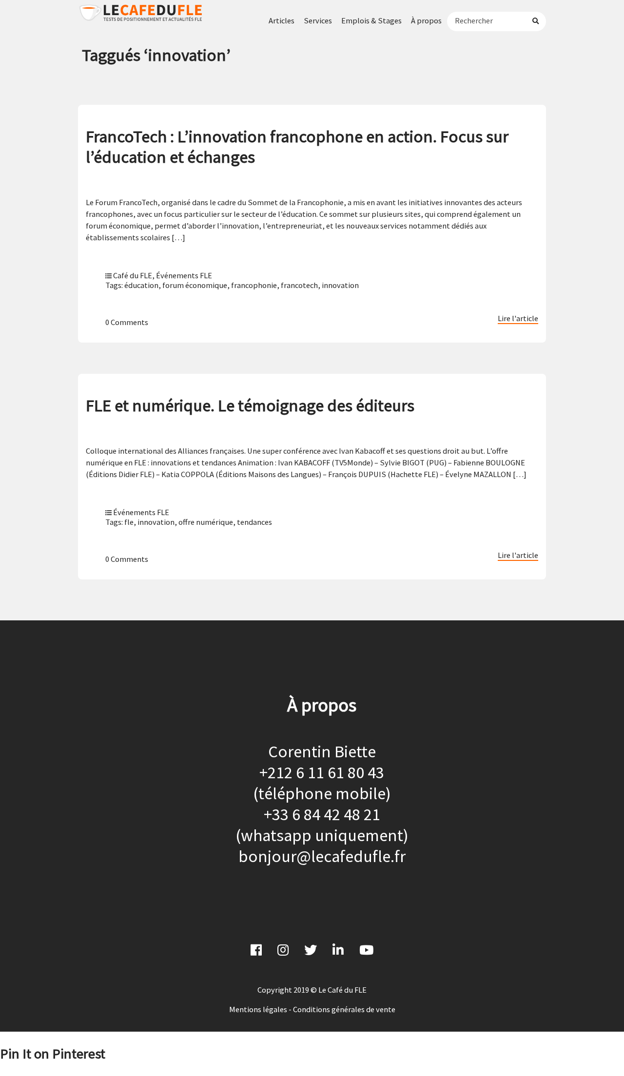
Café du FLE (132, 275)
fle (129, 522)
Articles (281, 20)
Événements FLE (184, 275)
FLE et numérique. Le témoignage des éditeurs (250, 405)
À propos (426, 20)
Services (318, 20)
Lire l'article (518, 318)
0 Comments (126, 322)
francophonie (254, 285)
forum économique (194, 285)
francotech (299, 285)
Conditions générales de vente (344, 1009)
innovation (340, 285)
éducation (141, 285)
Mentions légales (258, 1009)
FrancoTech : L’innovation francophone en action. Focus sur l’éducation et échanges (297, 146)
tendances (254, 522)
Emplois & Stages (371, 20)
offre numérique (205, 522)
